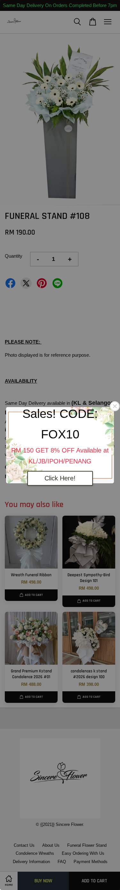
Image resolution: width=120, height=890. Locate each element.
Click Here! (60, 478)
